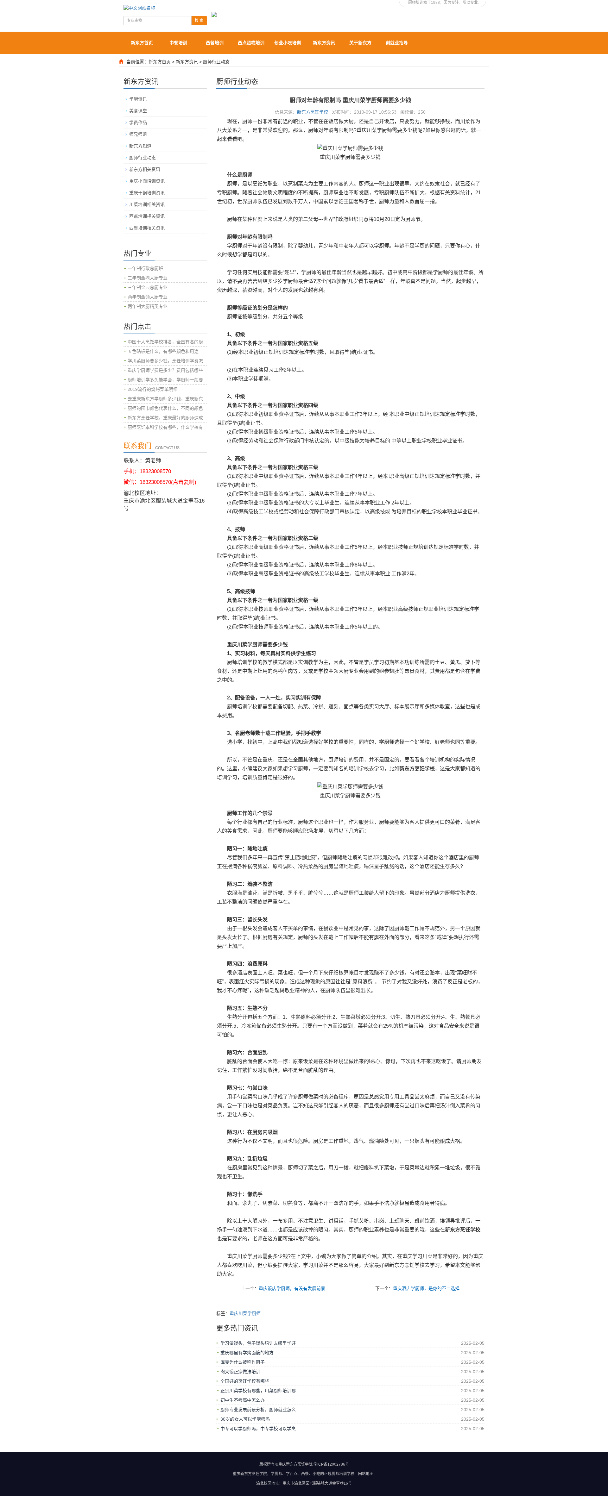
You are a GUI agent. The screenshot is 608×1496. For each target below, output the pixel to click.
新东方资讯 (324, 42)
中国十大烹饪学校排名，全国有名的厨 (165, 341)
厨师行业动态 (216, 61)
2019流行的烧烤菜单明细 (153, 389)
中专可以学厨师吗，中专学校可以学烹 (258, 1428)
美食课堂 (138, 110)
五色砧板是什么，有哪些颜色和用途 (163, 351)
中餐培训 (178, 42)
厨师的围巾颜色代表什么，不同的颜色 (165, 408)
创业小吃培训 (287, 42)
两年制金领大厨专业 (148, 296)
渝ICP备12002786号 (331, 1464)
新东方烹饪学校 (312, 112)
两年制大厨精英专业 (148, 306)
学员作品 (138, 122)
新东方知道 (140, 145)
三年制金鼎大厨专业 (148, 277)
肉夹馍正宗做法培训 (240, 1371)
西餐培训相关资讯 (147, 227)
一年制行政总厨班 (145, 268)
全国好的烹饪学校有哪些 (244, 1381)
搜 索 (199, 20)
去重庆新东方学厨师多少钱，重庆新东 (165, 398)
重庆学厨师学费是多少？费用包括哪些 (165, 370)
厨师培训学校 (343, 1474)
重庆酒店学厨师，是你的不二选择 (426, 1288)
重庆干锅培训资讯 (147, 192)
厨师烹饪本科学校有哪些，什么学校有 (165, 427)
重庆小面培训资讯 (147, 181)
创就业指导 (397, 42)
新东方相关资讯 (144, 169)
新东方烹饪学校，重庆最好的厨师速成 (165, 417)
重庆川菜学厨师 (245, 1313)
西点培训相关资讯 (147, 216)
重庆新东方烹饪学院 (250, 1474)
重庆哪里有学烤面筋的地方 (247, 1352)
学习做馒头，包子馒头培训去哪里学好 (258, 1343)
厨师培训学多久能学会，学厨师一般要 (165, 379)
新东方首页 (142, 42)
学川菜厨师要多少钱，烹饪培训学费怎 (165, 360)
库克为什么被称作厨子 (242, 1362)
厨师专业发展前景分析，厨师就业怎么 (258, 1409)
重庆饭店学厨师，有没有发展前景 (292, 1288)
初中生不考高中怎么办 (242, 1400)
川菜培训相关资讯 (147, 204)
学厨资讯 (138, 99)
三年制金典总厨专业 (148, 287)
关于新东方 (360, 42)
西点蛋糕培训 (251, 42)
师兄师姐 (138, 134)
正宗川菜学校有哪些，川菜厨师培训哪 (258, 1390)
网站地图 (365, 1474)
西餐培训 (215, 42)
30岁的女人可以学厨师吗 (245, 1419)
